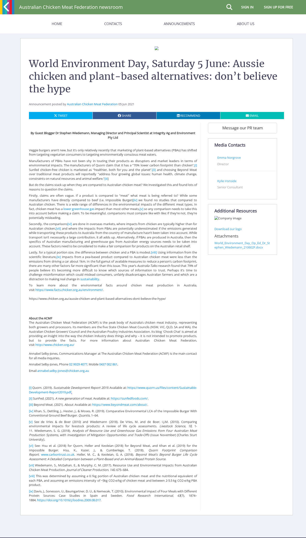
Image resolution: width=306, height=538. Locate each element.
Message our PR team (242, 128)
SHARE (126, 115)
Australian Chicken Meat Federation (92, 104)
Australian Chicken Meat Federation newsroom (71, 7)
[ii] (154, 170)
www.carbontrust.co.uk (57, 454)
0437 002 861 (108, 364)
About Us (245, 23)
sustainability (89, 279)
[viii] (154, 252)
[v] (141, 209)
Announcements (179, 23)
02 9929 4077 (78, 364)
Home (57, 23)
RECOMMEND (190, 115)
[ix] (58, 257)
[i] (195, 165)
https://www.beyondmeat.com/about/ (119, 404)
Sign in (247, 7)
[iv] (135, 200)
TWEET (62, 115)
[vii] (58, 228)
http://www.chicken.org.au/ (54, 345)
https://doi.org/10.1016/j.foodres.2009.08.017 (69, 500)
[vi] (69, 224)
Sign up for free (278, 7)
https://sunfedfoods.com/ (129, 398)
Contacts (113, 23)
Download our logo (228, 229)
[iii (106, 178)
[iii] (31, 404)
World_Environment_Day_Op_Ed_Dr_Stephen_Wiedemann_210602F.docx (242, 245)
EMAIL (254, 115)
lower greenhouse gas (78, 209)
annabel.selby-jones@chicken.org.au (63, 371)
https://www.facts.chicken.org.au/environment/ (69, 290)
